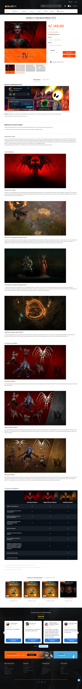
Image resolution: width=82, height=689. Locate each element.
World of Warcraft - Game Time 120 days (50, 598)
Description (36, 79)
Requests (63, 667)
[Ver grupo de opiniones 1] (34, 646)
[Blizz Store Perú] (10, 7)
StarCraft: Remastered (68, 598)
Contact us (25, 672)
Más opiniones (43, 646)
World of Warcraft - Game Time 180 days (32, 598)
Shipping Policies (8, 673)
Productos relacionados (34, 578)
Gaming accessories (46, 670)
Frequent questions (27, 667)
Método (50, 42)
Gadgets (44, 673)
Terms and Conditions (9, 668)
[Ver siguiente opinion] (77, 632)
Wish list (62, 672)
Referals (62, 668)
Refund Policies (7, 672)
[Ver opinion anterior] (4, 632)
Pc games (44, 667)
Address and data (64, 673)
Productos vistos (49, 578)
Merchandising (45, 672)
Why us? (6, 667)
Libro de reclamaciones (28, 670)
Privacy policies (7, 670)
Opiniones (45, 79)
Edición (50, 37)
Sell (61, 670)
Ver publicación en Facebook (13, 640)
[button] (76, 2)
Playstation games (46, 668)
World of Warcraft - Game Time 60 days (14, 598)
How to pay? (25, 668)
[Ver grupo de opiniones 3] (37, 646)
